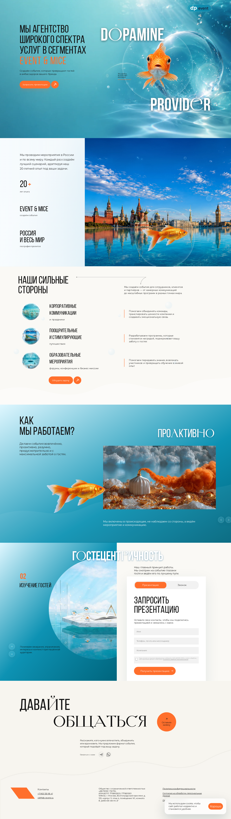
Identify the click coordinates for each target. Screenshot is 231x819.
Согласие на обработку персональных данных (182, 794)
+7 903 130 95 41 (45, 793)
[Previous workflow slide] (221, 520)
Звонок (182, 585)
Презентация (150, 585)
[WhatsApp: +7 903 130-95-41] (108, 754)
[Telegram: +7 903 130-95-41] (101, 754)
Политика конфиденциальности (179, 788)
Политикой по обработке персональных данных (175, 659)
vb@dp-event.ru (46, 797)
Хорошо (215, 806)
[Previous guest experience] (12, 646)
